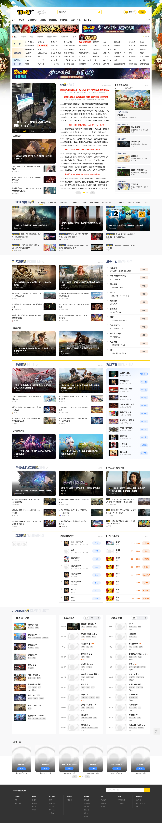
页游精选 (20, 548)
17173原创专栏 (24, 202)
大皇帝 (27, 64)
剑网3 (95, 45)
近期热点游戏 (122, 85)
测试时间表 (87, 816)
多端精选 (20, 377)
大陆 (20, 816)
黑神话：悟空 (108, 60)
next (53, 108)
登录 (142, 12)
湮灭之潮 (143, 60)
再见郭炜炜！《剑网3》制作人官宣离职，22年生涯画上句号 (86, 182)
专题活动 (121, 816)
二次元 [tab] (91, 36)
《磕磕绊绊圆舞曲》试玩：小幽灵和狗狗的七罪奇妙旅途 (121, 535)
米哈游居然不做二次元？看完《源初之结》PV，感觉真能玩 (73, 524)
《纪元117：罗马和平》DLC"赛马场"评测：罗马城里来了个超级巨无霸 (120, 513)
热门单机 (17, 60)
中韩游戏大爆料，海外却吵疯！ (96, 100)
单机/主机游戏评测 (116, 480)
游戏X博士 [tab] (52, 202)
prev (14, 108)
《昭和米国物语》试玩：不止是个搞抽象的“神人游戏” (26, 178)
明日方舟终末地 (84, 53)
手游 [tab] (97, 630)
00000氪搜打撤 (119, 64)
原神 (130, 53)
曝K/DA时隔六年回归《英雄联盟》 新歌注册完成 (74, 319)
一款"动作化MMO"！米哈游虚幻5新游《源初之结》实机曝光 (86, 188)
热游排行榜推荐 (67, 548)
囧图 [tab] (84, 202)
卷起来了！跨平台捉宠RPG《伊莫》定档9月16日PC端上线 (74, 308)
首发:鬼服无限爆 (85, 42)
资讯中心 (17, 809)
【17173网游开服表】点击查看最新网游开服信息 (82, 150)
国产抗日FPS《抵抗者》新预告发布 (75, 93)
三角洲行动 (96, 49)
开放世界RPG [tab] (52, 36)
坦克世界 (132, 45)
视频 (119, 809)
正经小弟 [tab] (63, 202)
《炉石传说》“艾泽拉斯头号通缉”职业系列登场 (73, 421)
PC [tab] (92, 630)
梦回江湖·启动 (144, 64)
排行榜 (43, 20)
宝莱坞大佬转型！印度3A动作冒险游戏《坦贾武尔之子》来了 (87, 111)
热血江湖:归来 (69, 56)
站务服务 (103, 813)
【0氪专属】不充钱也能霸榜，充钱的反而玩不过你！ (74, 535)
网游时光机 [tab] (94, 202)
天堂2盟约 (132, 56)
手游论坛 (69, 813)
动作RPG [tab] (40, 36)
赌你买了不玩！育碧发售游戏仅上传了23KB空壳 (74, 513)
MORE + (147, 85)
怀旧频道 (63, 20)
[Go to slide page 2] (86, 192)
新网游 (34, 809)
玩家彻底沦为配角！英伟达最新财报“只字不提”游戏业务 (84, 107)
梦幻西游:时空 (56, 53)
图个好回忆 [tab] (106, 202)
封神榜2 (117, 45)
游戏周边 (103, 819)
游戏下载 (111, 377)
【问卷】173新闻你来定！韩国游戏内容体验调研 (82, 174)
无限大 (105, 56)
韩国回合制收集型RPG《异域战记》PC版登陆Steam (26, 410)
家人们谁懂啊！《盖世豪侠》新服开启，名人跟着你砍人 (121, 235)
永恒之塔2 (54, 45)
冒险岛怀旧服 (29, 45)
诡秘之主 (28, 56)
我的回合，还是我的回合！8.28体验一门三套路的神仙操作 (26, 432)
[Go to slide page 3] (87, 192)
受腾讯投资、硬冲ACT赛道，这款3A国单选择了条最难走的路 (121, 524)
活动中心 (103, 816)
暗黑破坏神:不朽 (119, 53)
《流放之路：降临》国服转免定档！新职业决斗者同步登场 (85, 114)
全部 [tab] (86, 630)
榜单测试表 (22, 623)
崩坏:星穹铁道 (69, 53)
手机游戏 (69, 809)
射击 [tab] (74, 36)
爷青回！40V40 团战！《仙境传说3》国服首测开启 (83, 164)
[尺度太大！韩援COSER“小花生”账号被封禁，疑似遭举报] (34, 108)
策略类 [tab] (82, 36)
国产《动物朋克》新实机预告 (97, 93)
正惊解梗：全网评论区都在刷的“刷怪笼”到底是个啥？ (84, 154)
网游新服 (53, 20)
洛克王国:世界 (56, 56)
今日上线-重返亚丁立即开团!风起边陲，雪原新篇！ (73, 432)
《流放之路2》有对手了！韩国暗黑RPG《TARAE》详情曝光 (86, 129)
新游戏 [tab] (23, 36)
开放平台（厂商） (141, 816)
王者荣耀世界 (29, 49)
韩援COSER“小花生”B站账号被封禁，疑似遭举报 (26, 168)
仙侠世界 (96, 42)
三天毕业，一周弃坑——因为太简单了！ (73, 328)
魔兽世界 (41, 42)
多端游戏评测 (18, 444)
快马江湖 (96, 56)
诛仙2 (142, 53)
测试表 (34, 813)
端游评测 (17, 341)
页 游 (17, 64)
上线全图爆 (82, 64)
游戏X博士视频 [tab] (134, 202)
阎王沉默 (106, 64)
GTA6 (27, 60)
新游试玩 (34, 816)
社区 (102, 809)
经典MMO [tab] (65, 36)
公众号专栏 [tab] (75, 202)
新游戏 (21, 20)
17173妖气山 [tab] (120, 202)
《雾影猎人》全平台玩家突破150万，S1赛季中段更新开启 (85, 170)
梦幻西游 (54, 42)
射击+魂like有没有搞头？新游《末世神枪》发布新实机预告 (26, 513)
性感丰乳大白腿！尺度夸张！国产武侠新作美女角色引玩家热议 (26, 189)
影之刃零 (54, 60)
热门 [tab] (15, 36)
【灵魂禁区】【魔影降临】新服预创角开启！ (121, 246)
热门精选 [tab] (41, 202)
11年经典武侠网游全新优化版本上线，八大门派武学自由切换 (86, 136)
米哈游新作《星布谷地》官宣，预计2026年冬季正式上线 (74, 410)
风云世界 (28, 53)
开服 (78, 20)
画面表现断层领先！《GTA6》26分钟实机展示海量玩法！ (86, 90)
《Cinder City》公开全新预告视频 (75, 100)
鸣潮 (39, 49)
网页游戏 (86, 809)
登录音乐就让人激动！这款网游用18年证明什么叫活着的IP (85, 145)
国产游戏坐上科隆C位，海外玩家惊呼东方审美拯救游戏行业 (86, 104)
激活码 (34, 819)
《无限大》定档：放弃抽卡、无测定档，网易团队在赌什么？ (86, 157)
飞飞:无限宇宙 (144, 56)
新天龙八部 (68, 42)
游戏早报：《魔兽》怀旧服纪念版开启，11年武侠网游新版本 (86, 142)
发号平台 (138, 813)
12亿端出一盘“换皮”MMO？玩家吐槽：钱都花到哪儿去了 (73, 246)
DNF (50, 813)
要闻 (13, 20)
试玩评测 (86, 819)
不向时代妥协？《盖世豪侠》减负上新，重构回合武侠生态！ (86, 139)
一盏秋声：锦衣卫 (70, 60)
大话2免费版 (83, 45)
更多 (147, 20)
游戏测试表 (32, 20)
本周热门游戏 (22, 630)
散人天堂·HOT (69, 64)
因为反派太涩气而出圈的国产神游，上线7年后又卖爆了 (73, 235)
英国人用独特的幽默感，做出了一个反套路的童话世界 (26, 235)
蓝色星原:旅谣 (119, 56)
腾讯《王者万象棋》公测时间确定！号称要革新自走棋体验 (85, 117)
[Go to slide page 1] (84, 192)
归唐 (115, 60)
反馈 (156, 733)
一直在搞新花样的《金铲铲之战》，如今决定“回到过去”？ (26, 246)
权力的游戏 (55, 64)
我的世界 (41, 64)
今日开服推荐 (113, 548)
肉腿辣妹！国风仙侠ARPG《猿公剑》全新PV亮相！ (26, 524)
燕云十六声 (118, 49)
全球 (16, 816)
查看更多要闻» (106, 85)
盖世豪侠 (117, 42)
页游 (72, 20)
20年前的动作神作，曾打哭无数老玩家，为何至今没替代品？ (86, 178)
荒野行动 (54, 49)
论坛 (137, 819)
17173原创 (121, 813)
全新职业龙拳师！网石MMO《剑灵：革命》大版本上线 (27, 421)
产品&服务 (139, 809)
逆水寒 (142, 42)
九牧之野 (82, 49)
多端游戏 (17, 53)
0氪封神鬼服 (42, 45)
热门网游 (52, 809)
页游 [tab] (31, 36)
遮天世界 (82, 56)
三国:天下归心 (42, 53)
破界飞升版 (96, 64)
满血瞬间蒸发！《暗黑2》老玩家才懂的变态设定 (27, 318)
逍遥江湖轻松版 (69, 45)
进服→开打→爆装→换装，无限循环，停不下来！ (87, 125)
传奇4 (131, 49)
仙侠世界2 (106, 45)
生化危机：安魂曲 (85, 60)
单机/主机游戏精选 (27, 480)
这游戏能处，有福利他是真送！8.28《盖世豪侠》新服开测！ (26, 329)
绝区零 (95, 53)
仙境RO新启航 (69, 49)
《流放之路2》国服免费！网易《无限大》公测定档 (85, 97)
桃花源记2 (143, 45)
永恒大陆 (143, 49)
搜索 (98, 12)
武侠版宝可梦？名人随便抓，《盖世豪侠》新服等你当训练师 (27, 535)
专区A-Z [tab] (147, 36)
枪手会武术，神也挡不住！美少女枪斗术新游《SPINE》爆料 (86, 121)
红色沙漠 (41, 60)
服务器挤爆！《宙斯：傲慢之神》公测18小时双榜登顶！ (85, 167)
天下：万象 (107, 49)
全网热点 (17, 136)
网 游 (17, 44)
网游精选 (20, 274)
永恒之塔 (132, 42)
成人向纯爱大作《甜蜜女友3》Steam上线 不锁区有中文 (85, 160)
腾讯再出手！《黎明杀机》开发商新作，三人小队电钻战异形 (26, 308)
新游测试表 (69, 630)
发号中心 (87, 20)
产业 (16, 813)
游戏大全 (86, 813)
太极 (104, 42)
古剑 (94, 60)
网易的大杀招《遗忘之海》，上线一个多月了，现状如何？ (85, 132)
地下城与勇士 (29, 42)
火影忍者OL (133, 64)
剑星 (130, 60)
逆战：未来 (107, 53)
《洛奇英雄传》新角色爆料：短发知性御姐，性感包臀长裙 (85, 185)
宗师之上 (41, 56)
